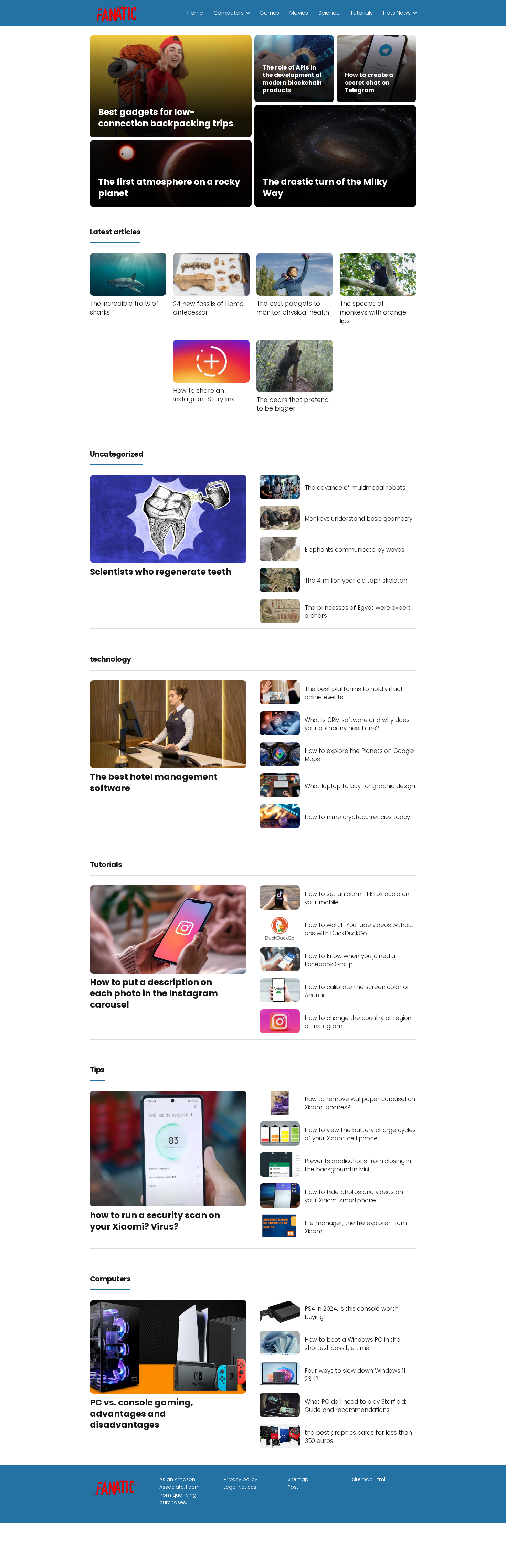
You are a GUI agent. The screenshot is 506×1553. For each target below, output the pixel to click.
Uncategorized (116, 454)
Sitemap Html (368, 1479)
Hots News (397, 13)
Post (293, 1486)
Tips (97, 1069)
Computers (228, 13)
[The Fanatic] (117, 12)
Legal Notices (240, 1486)
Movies (298, 13)
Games (269, 13)
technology (110, 659)
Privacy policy (240, 1479)
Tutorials (361, 13)
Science (329, 13)
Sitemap (298, 1479)
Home (195, 13)
